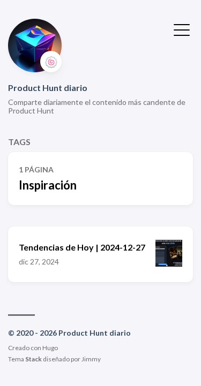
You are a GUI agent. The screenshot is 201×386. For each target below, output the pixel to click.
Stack (33, 359)
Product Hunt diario (47, 87)
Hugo (50, 348)
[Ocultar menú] (181, 29)
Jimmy (91, 359)
